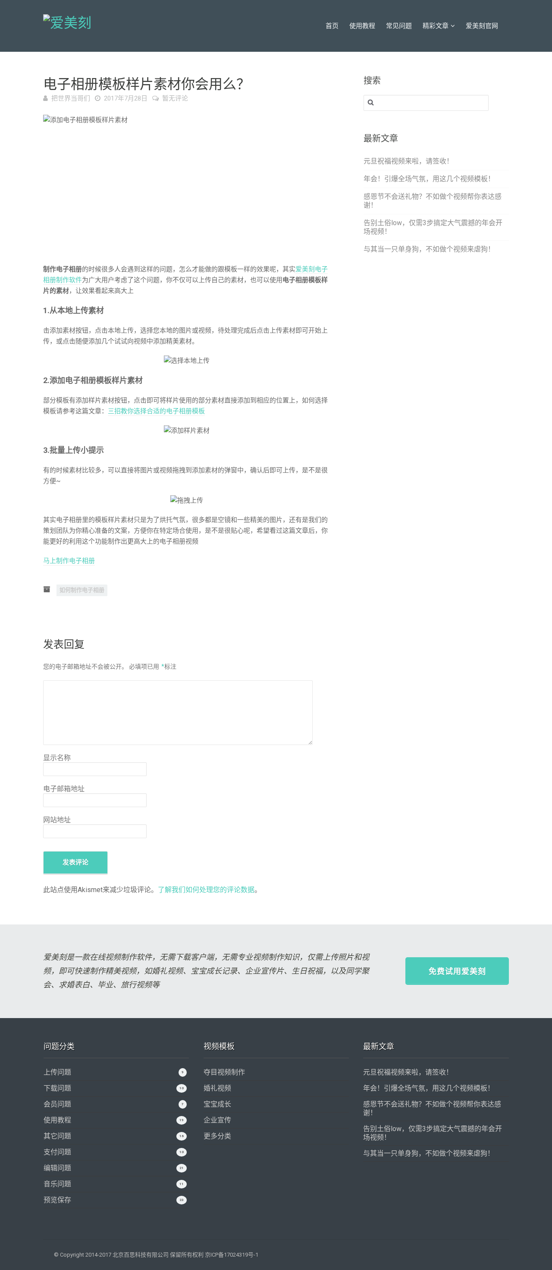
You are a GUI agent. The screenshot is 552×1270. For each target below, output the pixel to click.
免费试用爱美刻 (457, 971)
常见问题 (399, 26)
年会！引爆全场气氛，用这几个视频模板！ (429, 179)
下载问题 (57, 1088)
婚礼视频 (217, 1088)
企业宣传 (217, 1120)
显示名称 (57, 758)
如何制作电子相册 (82, 590)
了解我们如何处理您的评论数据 (206, 890)
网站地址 (57, 820)
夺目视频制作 (224, 1072)
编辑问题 (57, 1168)
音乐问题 (57, 1184)
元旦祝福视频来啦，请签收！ (408, 161)
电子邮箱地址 (64, 789)
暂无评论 (175, 98)
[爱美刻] (67, 21)
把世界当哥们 (70, 98)
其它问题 (57, 1136)
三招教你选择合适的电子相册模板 (156, 411)
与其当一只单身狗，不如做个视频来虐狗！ (429, 249)
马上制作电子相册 (69, 561)
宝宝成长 (217, 1104)
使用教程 (362, 26)
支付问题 (57, 1152)
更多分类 (217, 1136)
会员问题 (57, 1104)
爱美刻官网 (482, 26)
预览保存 (57, 1200)
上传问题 (57, 1072)
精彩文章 (435, 26)
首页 (332, 26)
